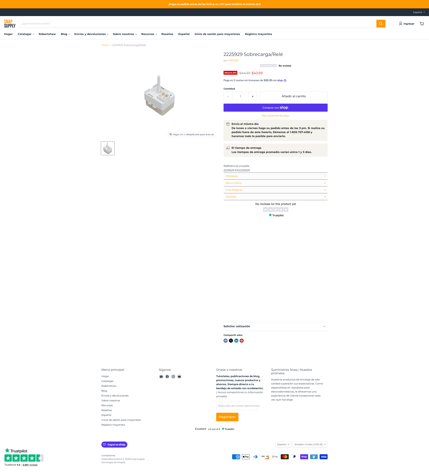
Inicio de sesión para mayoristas (217, 34)
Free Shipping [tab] (234, 189)
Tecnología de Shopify (113, 462)
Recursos (148, 34)
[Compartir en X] (231, 341)
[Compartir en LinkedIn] (236, 341)
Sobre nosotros (124, 34)
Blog (64, 34)
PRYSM (233, 60)
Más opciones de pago (275, 115)
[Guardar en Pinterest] (242, 341)
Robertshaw (47, 34)
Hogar (8, 34)
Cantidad (229, 88)
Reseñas (167, 34)
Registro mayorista (258, 34)
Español (417, 12)
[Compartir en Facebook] (226, 341)
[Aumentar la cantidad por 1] (253, 96)
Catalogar (25, 34)
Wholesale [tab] (232, 176)
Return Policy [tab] (234, 182)
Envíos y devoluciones (90, 34)
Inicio (105, 45)
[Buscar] (380, 23)
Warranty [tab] (231, 196)
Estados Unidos (309, 444)
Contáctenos (108, 455)
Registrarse (227, 417)
